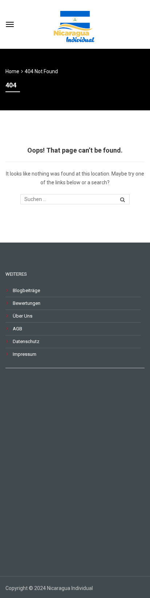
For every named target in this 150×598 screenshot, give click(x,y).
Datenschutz (26, 341)
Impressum (24, 354)
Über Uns (22, 316)
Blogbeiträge (26, 290)
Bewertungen (26, 303)
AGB (17, 328)
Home (12, 71)
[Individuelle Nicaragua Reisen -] (75, 23)
